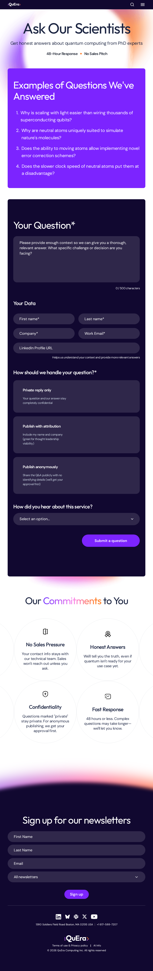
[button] (142, 4)
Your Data (24, 303)
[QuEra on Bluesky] (67, 917)
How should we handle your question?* (55, 372)
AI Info (97, 945)
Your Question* (44, 225)
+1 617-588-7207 (107, 924)
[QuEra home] (14, 5)
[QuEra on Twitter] (84, 916)
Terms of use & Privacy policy (70, 945)
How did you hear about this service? (52, 506)
